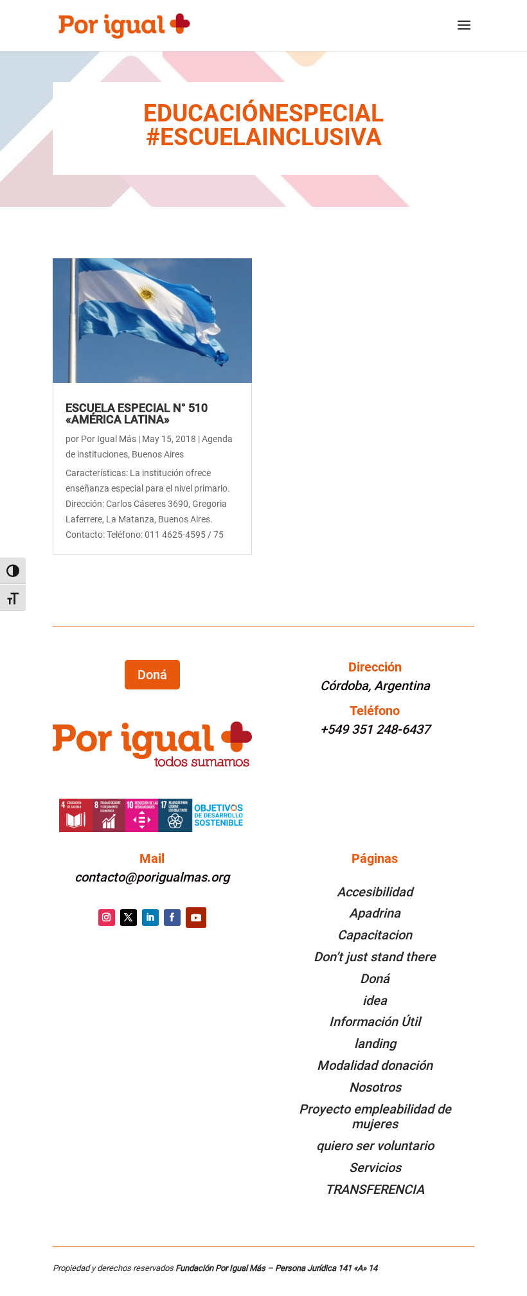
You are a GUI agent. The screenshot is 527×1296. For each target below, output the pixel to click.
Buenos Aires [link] (158, 454)
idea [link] (374, 1000)
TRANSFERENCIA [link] (374, 1189)
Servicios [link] (375, 1167)
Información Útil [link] (374, 1021)
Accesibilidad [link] (375, 892)
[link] (124, 25)
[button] (464, 33)
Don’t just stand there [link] (375, 956)
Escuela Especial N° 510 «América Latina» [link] (137, 413)
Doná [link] (374, 978)
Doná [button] (152, 674)
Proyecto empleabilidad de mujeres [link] (375, 1116)
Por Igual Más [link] (108, 439)
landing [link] (375, 1043)
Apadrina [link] (374, 913)
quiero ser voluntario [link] (375, 1145)
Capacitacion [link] (374, 935)
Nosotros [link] (375, 1087)
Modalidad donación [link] (375, 1065)
